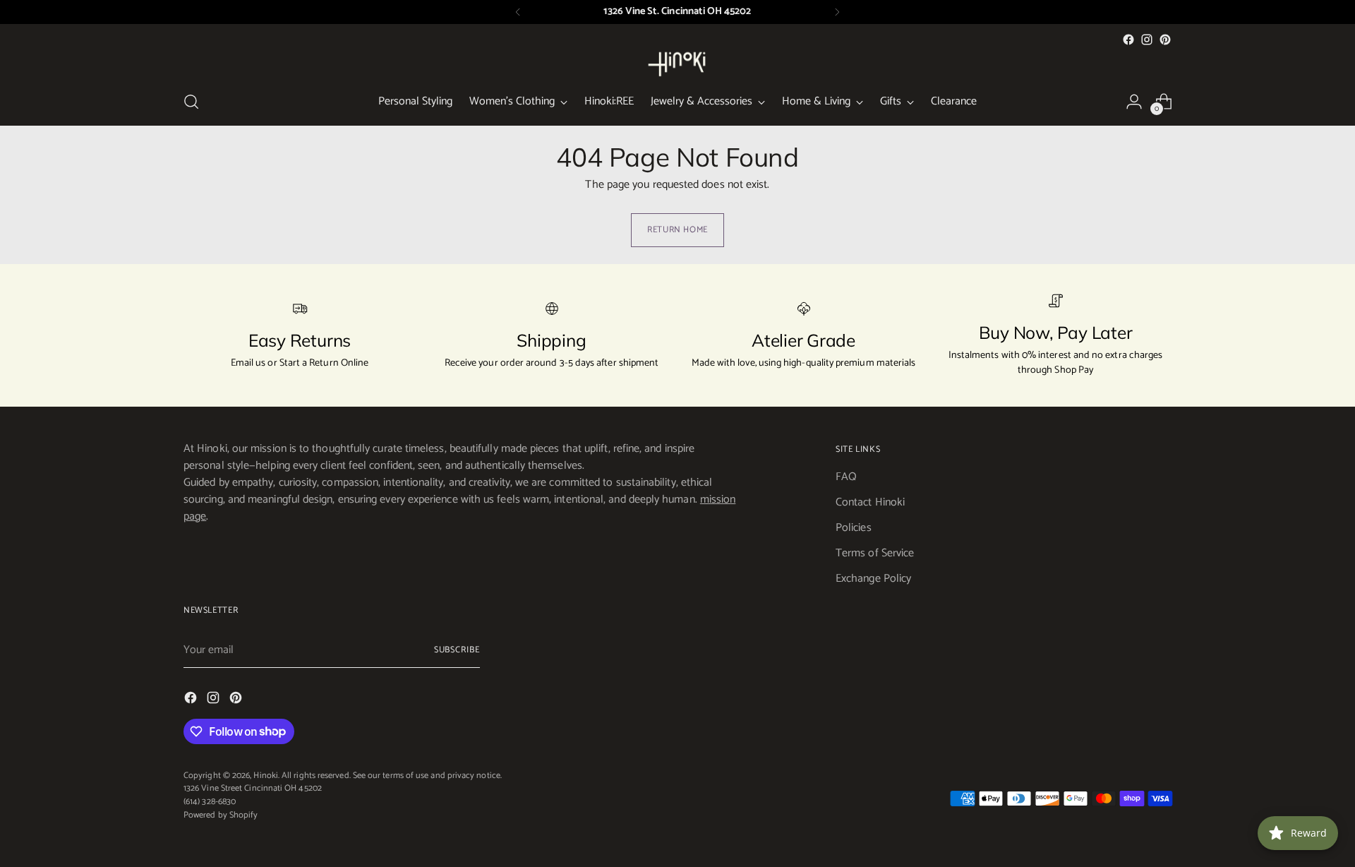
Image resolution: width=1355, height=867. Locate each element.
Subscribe (457, 649)
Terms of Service (875, 553)
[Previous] (518, 12)
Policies (854, 527)
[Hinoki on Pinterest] (1165, 39)
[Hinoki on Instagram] (1146, 39)
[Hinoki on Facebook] (1128, 39)
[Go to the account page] (1134, 102)
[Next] (837, 12)
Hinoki (265, 775)
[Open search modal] (191, 102)
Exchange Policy (873, 578)
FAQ (846, 476)
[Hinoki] (677, 63)
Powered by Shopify (220, 815)
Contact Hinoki (870, 502)
